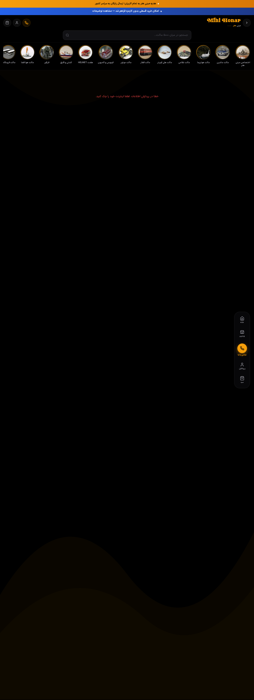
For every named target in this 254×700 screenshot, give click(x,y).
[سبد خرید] (7, 23)
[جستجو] (67, 35)
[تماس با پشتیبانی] (26, 23)
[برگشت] (247, 23)
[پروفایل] (17, 23)
